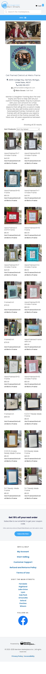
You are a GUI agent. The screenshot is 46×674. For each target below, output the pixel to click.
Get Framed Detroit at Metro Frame (12, 162)
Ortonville (23, 598)
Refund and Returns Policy (23, 567)
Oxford (23, 600)
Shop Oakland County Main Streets (10, 5)
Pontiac (23, 603)
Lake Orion (23, 589)
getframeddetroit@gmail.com (24, 88)
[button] (21, 17)
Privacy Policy (17, 656)
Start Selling (23, 556)
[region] (23, 525)
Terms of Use (23, 572)
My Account (23, 551)
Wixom (23, 606)
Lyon (23, 592)
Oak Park (23, 595)
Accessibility (29, 656)
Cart (40, 5)
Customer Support (23, 562)
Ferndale (23, 584)
